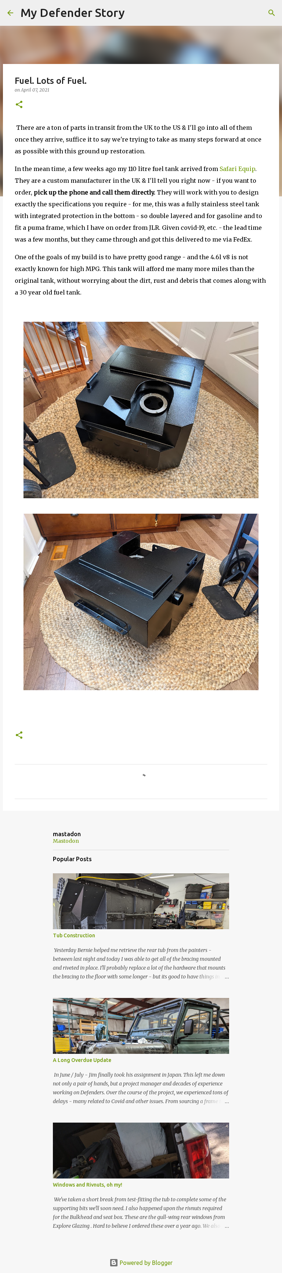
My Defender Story (73, 12)
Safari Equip (237, 168)
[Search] (135, 13)
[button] (19, 105)
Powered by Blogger (145, 1262)
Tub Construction (74, 935)
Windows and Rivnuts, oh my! (87, 1185)
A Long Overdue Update (82, 1060)
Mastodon (66, 841)
